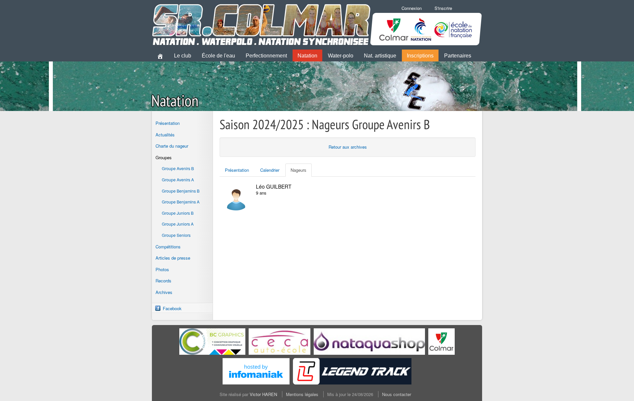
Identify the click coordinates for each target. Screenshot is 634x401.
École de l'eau (218, 55)
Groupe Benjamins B (180, 191)
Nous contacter (396, 394)
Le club (182, 55)
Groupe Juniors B (178, 213)
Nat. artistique (380, 55)
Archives (164, 292)
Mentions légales (302, 394)
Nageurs (298, 170)
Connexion (412, 8)
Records (163, 280)
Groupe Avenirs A (178, 180)
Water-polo (340, 55)
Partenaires (457, 55)
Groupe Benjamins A (180, 202)
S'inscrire (443, 8)
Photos (162, 269)
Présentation (168, 123)
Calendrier (269, 170)
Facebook (172, 308)
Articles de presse (173, 258)
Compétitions (168, 246)
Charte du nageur (172, 146)
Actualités (165, 134)
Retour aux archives (348, 147)
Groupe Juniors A (178, 224)
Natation (307, 55)
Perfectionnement (266, 55)
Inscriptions (420, 55)
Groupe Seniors (176, 235)
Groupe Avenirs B (178, 168)
